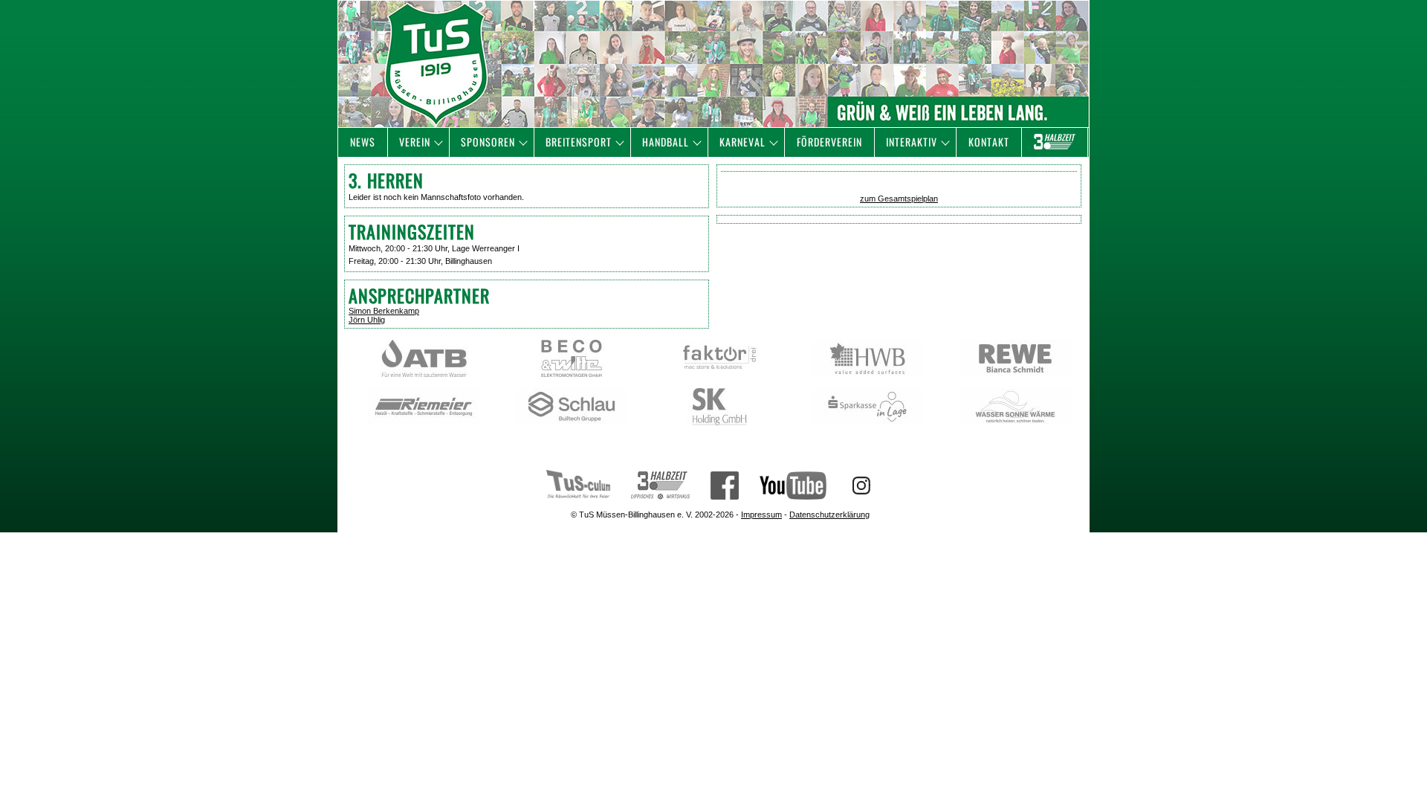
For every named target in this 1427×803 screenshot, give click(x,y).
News (362, 141)
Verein (414, 141)
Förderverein (829, 141)
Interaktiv (911, 141)
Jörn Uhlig (367, 319)
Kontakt (988, 141)
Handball (665, 141)
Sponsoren (488, 141)
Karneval (742, 141)
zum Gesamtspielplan (899, 198)
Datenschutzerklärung (829, 514)
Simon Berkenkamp (384, 310)
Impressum (761, 514)
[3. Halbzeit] (1054, 142)
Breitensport (579, 141)
